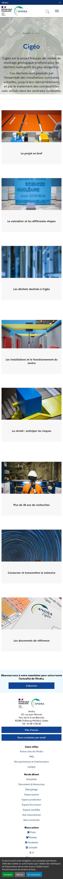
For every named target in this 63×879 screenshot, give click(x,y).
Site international (31, 814)
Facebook (33, 842)
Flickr (33, 832)
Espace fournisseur (31, 804)
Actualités (31, 779)
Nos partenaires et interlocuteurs (31, 761)
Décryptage (31, 789)
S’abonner (31, 685)
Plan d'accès (31, 729)
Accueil (26, 33)
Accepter (8, 874)
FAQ (31, 756)
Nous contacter (31, 819)
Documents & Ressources (31, 784)
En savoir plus (34, 874)
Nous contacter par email (31, 737)
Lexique (31, 766)
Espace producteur (31, 799)
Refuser (19, 874)
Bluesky (33, 837)
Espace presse (31, 794)
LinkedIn (32, 847)
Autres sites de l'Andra (31, 751)
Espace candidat (31, 809)
